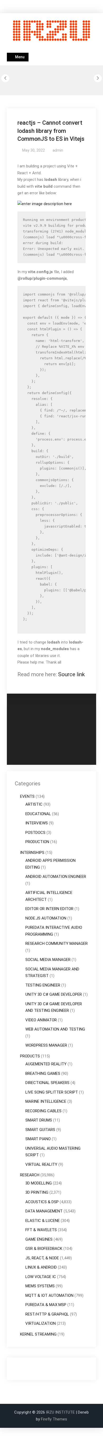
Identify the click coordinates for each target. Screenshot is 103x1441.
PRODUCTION (37, 841)
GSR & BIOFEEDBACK (43, 1248)
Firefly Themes (54, 1419)
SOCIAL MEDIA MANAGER (48, 959)
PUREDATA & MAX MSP (45, 1304)
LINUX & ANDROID (41, 1267)
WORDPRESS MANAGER (46, 1045)
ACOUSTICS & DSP (42, 1202)
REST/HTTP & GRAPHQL (47, 1314)
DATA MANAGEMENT (44, 1211)
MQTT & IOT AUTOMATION (49, 1295)
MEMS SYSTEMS (40, 1286)
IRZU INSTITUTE (60, 1412)
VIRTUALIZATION (40, 1323)
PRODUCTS (30, 1056)
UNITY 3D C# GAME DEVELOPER (53, 994)
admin (58, 150)
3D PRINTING (36, 1192)
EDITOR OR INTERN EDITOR (49, 908)
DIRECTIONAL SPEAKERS (47, 1082)
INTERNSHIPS (32, 852)
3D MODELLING (38, 1183)
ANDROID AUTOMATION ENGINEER (55, 876)
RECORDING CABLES (43, 1111)
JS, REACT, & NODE (42, 1258)
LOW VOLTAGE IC (40, 1276)
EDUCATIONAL (38, 813)
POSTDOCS (35, 832)
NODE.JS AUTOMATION (45, 918)
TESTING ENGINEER (42, 985)
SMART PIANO (38, 1139)
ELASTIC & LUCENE (42, 1220)
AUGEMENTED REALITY (46, 1064)
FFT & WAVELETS (41, 1229)
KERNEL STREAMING (38, 1334)
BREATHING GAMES (42, 1073)
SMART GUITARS (40, 1129)
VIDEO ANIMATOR (41, 1020)
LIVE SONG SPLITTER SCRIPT (51, 1092)
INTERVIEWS (36, 823)
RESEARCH (29, 1175)
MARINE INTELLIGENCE (45, 1101)
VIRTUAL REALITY (41, 1164)
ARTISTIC (34, 804)
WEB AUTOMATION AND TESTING (55, 1029)
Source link (71, 674)
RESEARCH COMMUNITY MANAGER (56, 943)
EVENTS (27, 796)
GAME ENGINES (39, 1239)
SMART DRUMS (38, 1120)
